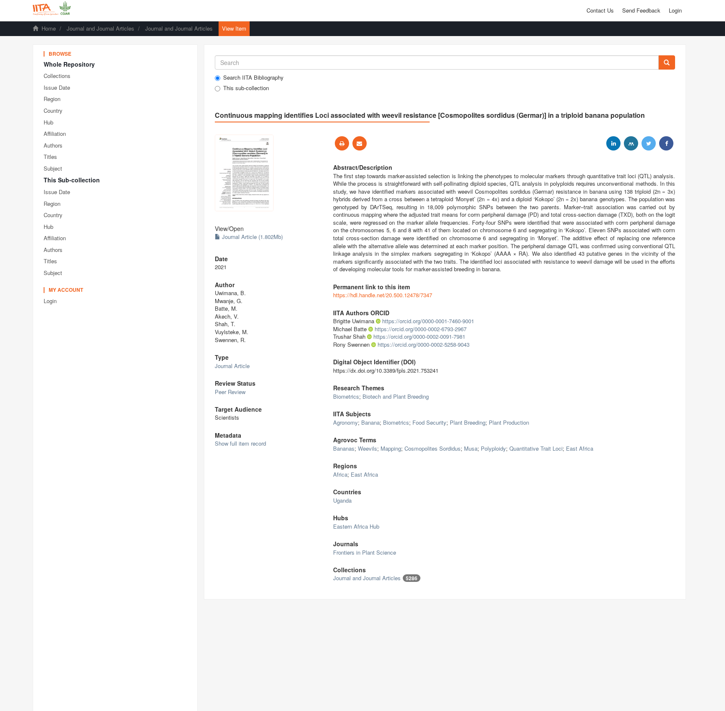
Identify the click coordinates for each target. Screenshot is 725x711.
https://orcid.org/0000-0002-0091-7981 (419, 336)
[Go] (666, 62)
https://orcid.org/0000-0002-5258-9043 (423, 344)
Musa (470, 448)
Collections (57, 76)
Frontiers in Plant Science (364, 552)
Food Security (429, 422)
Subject (53, 168)
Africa (340, 474)
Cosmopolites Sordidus (432, 448)
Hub (48, 122)
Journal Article (232, 366)
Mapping (391, 448)
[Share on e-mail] (359, 143)
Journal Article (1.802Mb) (251, 237)
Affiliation (55, 134)
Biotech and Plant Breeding (395, 396)
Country (53, 110)
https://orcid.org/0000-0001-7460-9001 (428, 321)
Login (50, 301)
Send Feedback (641, 10)
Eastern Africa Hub (356, 526)
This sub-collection (246, 88)
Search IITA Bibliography (253, 77)
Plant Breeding (467, 422)
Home (49, 28)
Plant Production (509, 422)
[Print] (342, 143)
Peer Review (230, 392)
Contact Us (600, 10)
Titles (50, 157)
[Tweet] (649, 143)
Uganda (342, 500)
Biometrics (346, 396)
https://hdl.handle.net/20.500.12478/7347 (382, 295)
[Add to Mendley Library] (631, 143)
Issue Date (57, 87)
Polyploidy (493, 448)
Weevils (367, 448)
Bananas (344, 448)
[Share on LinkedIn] (613, 143)
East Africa (579, 448)
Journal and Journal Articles (100, 28)
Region (52, 99)
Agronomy (345, 422)
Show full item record (240, 443)
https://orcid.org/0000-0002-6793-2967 (421, 329)
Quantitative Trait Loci (536, 448)
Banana (370, 422)
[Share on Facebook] (666, 143)
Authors (53, 145)
